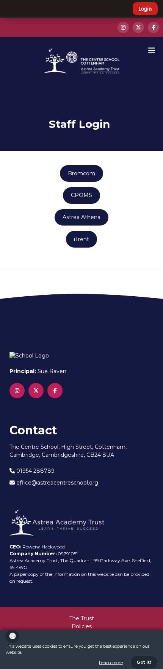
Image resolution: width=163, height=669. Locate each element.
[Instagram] (123, 27)
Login (145, 8)
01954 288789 (35, 470)
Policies (82, 626)
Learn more (111, 662)
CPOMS (81, 195)
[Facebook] (153, 27)
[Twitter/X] (138, 27)
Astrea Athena (81, 217)
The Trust (81, 618)
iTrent (81, 239)
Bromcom (81, 173)
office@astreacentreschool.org (56, 482)
